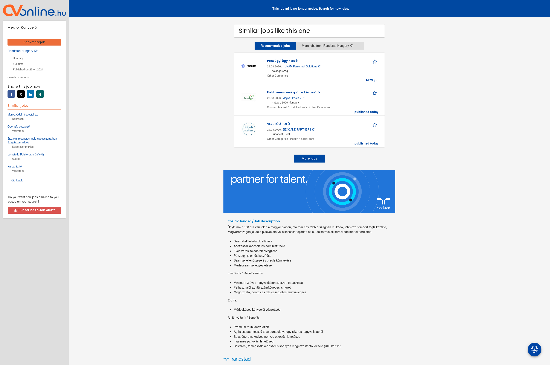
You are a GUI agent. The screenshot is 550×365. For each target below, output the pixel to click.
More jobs (309, 158)
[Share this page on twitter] (21, 94)
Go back (17, 180)
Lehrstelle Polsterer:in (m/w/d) (26, 154)
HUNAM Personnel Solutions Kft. (302, 66)
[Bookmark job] (376, 61)
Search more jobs (18, 77)
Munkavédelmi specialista (23, 114)
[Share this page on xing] (40, 94)
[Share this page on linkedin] (30, 94)
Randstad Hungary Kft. (23, 51)
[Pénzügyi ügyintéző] (248, 65)
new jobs (341, 8)
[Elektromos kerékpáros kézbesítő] (248, 97)
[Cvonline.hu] (34, 10)
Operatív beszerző (19, 126)
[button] (543, 8)
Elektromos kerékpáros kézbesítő (293, 92)
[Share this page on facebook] (11, 94)
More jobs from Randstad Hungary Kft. (328, 45)
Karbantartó (15, 166)
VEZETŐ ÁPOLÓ (278, 124)
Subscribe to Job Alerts (36, 210)
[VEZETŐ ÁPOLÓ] (248, 128)
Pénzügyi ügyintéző (282, 61)
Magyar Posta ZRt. (294, 98)
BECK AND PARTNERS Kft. (299, 129)
